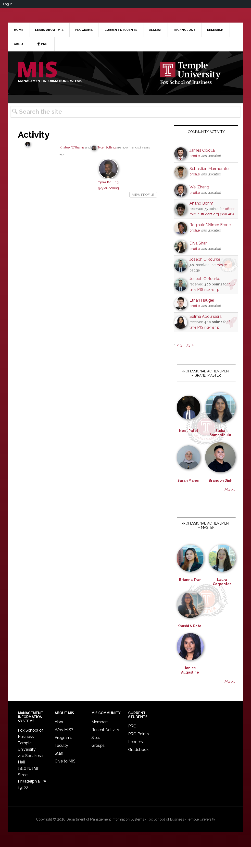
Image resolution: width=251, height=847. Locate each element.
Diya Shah (198, 243)
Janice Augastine (190, 670)
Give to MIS (65, 761)
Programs (63, 737)
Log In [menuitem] (8, 4)
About (60, 722)
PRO (132, 726)
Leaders (135, 741)
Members (100, 722)
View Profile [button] (143, 194)
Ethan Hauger (201, 300)
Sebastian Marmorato (209, 168)
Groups (98, 745)
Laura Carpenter (222, 582)
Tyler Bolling (107, 147)
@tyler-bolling (108, 188)
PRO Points (138, 734)
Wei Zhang (199, 187)
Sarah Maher (188, 480)
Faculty (61, 745)
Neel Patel (188, 431)
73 (188, 345)
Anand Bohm (201, 203)
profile (194, 156)
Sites (95, 737)
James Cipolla (202, 150)
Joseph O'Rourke (204, 259)
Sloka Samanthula (220, 433)
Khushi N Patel (190, 626)
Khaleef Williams (72, 147)
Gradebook (138, 749)
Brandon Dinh (220, 480)
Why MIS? (64, 729)
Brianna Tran (190, 580)
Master (221, 265)
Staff (59, 753)
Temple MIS (50, 72)
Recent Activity (105, 729)
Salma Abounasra (205, 316)
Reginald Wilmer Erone (210, 224)
